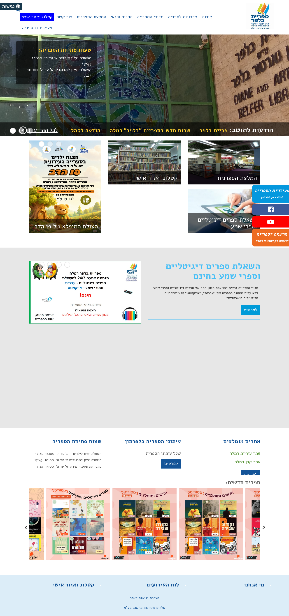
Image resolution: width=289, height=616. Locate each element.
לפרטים (250, 310)
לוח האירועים (163, 584)
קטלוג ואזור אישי (156, 178)
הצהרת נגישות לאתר (144, 597)
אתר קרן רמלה (247, 462)
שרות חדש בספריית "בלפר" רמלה (171, 130)
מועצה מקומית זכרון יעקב (260, 16)
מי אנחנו (254, 584)
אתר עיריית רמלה (244, 453)
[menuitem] (207, 19)
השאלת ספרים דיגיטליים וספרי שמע (227, 223)
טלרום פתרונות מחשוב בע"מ (144, 607)
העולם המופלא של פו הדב (66, 226)
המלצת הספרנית (237, 178)
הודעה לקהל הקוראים (95, 130)
